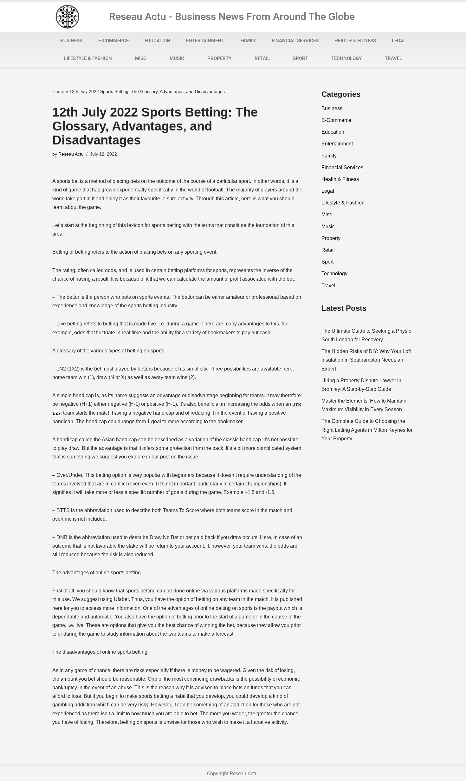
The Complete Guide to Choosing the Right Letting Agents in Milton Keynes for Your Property (366, 429)
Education (157, 40)
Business (71, 40)
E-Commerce (113, 40)
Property (219, 58)
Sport (300, 58)
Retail (262, 58)
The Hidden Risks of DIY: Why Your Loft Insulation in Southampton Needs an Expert (366, 360)
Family (248, 40)
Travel (393, 58)
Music (177, 58)
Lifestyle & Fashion (88, 58)
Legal (399, 40)
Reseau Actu (71, 154)
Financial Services (295, 40)
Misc (140, 58)
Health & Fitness (355, 40)
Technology (346, 58)
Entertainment (205, 40)
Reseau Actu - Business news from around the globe (232, 16)
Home (58, 91)
